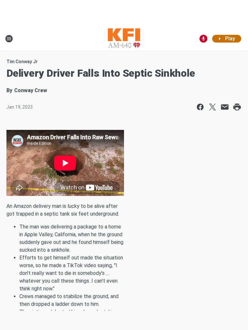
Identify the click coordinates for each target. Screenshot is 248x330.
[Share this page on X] (212, 107)
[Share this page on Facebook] (200, 107)
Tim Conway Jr (22, 61)
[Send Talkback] (203, 39)
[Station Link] (124, 38)
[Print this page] (237, 107)
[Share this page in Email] (224, 107)
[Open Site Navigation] (9, 39)
